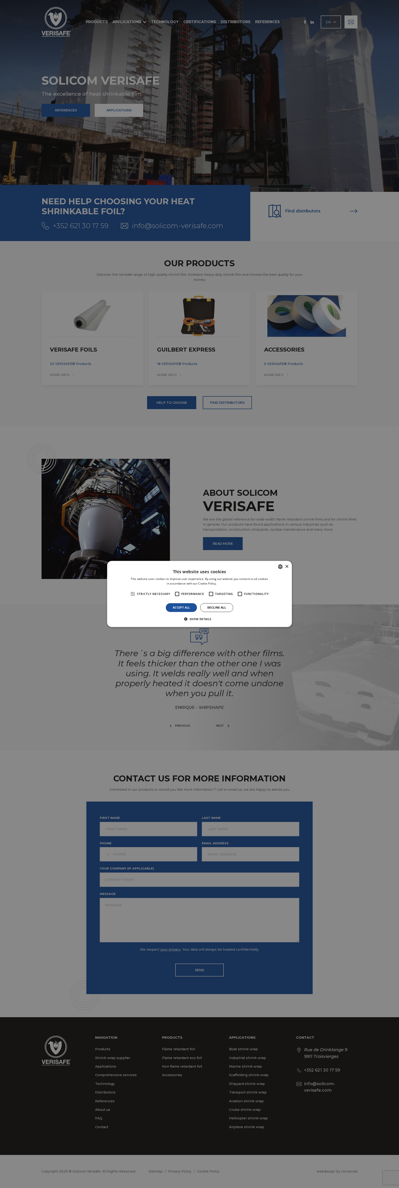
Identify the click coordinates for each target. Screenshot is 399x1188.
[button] (199, 619)
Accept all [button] (181, 607)
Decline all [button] (216, 607)
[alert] (199, 594)
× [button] (286, 566)
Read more (225, 583)
